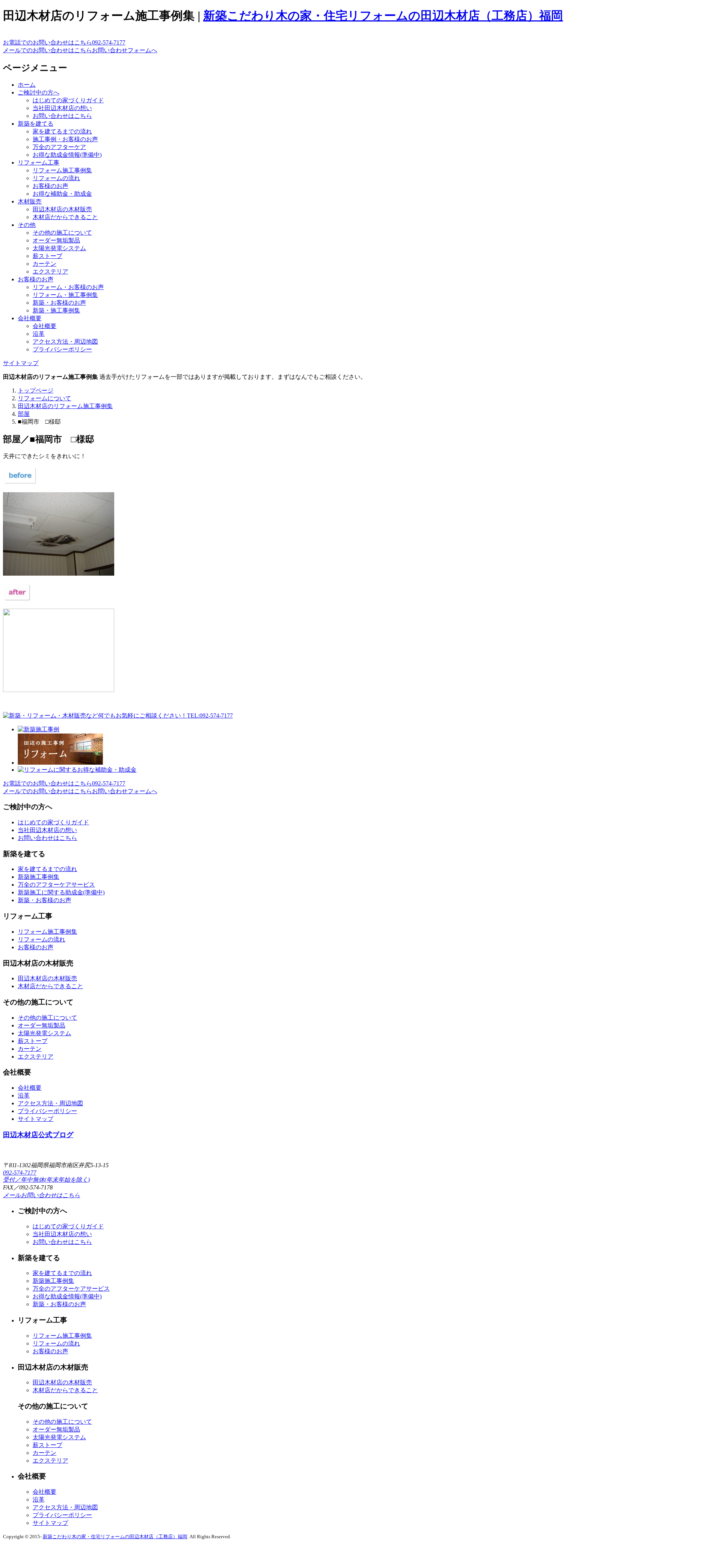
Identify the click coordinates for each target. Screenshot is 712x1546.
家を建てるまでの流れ (62, 131)
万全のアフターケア (59, 147)
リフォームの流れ (56, 178)
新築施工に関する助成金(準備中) (61, 892)
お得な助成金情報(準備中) (67, 155)
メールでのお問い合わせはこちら (80, 50)
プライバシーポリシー (62, 349)
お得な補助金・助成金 (62, 194)
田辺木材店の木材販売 (62, 209)
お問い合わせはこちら (62, 116)
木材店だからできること (65, 217)
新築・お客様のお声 (59, 302)
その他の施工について (62, 232)
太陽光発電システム (59, 248)
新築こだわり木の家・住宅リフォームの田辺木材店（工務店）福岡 (383, 15)
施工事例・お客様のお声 (65, 139)
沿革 (38, 334)
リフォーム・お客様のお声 (68, 287)
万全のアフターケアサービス (56, 884)
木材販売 (30, 201)
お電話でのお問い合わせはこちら (64, 42)
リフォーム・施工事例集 (65, 295)
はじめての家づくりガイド (68, 100)
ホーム (27, 85)
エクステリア (50, 271)
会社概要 (30, 318)
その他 (27, 225)
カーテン (44, 264)
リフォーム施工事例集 (62, 170)
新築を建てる (35, 123)
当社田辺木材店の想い (62, 108)
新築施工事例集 (38, 877)
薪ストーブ (47, 256)
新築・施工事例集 (56, 310)
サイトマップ (21, 363)
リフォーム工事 (38, 162)
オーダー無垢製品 (56, 240)
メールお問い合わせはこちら (41, 1195)
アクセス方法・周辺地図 (65, 341)
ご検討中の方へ (38, 92)
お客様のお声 (50, 186)
